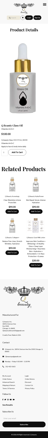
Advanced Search (8, 382)
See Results (7, 405)
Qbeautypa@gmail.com (13, 356)
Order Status (7, 379)
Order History (30, 379)
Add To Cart (12, 211)
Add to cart (17, 152)
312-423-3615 (10, 366)
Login (29, 18)
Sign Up (37, 18)
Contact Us (29, 385)
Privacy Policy (29, 388)
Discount (28, 382)
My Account (6, 376)
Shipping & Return (8, 385)
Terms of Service (8, 388)
